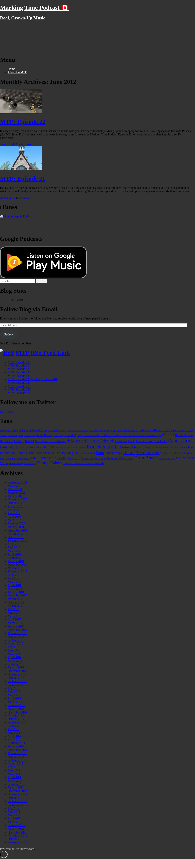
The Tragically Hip (68, 458)
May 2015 (14, 694)
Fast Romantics (112, 435)
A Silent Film (38, 430)
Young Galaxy (49, 462)
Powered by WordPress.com (17, 848)
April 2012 (14, 818)
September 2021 (17, 482)
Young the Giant (70, 464)
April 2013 (14, 777)
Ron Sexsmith (102, 447)
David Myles (73, 435)
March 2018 (15, 588)
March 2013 (15, 780)
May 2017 (14, 616)
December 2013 (17, 749)
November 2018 (17, 568)
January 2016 (16, 667)
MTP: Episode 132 (19, 372)
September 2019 (17, 540)
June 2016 (14, 650)
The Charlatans (148, 453)
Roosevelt (126, 447)
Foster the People (153, 436)
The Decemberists (169, 453)
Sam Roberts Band (22, 453)
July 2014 (13, 729)
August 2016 (15, 643)
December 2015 (17, 670)
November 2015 (17, 674)
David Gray (59, 435)
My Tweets (7, 411)
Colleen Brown (160, 430)
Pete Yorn (36, 447)
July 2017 (13, 609)
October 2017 (16, 602)
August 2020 (15, 506)
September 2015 (17, 681)
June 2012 (14, 811)
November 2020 (17, 499)
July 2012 (13, 808)
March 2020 (15, 520)
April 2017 (14, 619)
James (29, 441)
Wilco (4, 463)
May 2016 (14, 653)
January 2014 (16, 746)
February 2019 (16, 557)
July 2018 (13, 578)
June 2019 (14, 547)
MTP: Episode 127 (19, 389)
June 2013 (14, 770)
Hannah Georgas (184, 435)
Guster (168, 434)
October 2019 (16, 537)
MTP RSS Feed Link (43, 352)
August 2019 (15, 544)
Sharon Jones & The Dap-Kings (54, 453)
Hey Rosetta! (6, 441)
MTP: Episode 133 (19, 369)
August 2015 (15, 684)
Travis (129, 458)
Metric (131, 441)
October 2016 (16, 636)
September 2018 (17, 571)
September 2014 (17, 722)
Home (11, 68)
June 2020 (14, 513)
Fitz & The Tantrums (134, 435)
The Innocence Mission (18, 458)
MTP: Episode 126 (19, 393)
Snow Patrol (89, 453)
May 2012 (14, 815)
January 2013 (16, 787)
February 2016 (16, 664)
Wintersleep (16, 463)
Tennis (129, 452)
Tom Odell (100, 458)
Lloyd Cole (121, 441)
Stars (100, 452)
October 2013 (16, 756)
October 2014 (16, 719)
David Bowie (44, 435)
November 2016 (17, 633)
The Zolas (87, 458)
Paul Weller (9, 447)
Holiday (19, 441)
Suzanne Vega (113, 453)
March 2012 (15, 821)
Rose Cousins (144, 447)
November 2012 (17, 794)
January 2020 (16, 526)
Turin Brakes (146, 457)
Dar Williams (29, 436)
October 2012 (16, 797)
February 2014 (16, 743)
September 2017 (17, 605)
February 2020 (16, 523)
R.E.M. (49, 447)
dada (20, 435)
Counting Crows (182, 430)
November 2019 (17, 533)
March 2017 (15, 622)
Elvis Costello (91, 435)
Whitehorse (185, 458)
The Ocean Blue (43, 458)
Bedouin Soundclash (77, 430)
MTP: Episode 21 (22, 178)
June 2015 (14, 691)
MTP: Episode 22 (22, 121)
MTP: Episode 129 (19, 382)
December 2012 (17, 791)
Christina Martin (129, 431)
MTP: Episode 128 (19, 386)
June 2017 (14, 612)
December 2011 (17, 832)
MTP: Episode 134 (19, 365)
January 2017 (16, 626)
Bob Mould (94, 431)
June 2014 (14, 732)
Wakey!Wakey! (167, 458)
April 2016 (14, 657)
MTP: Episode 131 (19, 375)
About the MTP (17, 72)
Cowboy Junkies (8, 435)
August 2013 (15, 763)
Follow (8, 334)
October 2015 (16, 677)
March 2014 (15, 739)
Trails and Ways (116, 458)
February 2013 (16, 784)
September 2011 (17, 842)
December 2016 (17, 629)
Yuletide (99, 463)
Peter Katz (23, 448)
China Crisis (116, 431)
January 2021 (16, 496)
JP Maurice (75, 441)
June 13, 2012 (8, 144)
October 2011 (16, 839)
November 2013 (17, 753)
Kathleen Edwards (99, 441)
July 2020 (13, 509)
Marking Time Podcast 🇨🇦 (34, 7)
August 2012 (15, 804)
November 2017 (17, 598)
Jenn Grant (42, 441)
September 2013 (17, 760)
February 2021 (16, 492)
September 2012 (17, 801)
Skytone (79, 453)
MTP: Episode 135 (19, 362)
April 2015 (14, 698)
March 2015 (15, 701)
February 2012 (16, 825)
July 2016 (13, 646)
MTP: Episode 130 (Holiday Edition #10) (33, 379)
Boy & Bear (105, 431)
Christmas (143, 430)
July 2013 (13, 767)
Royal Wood (162, 447)
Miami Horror (144, 441)
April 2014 (14, 736)
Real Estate (60, 448)
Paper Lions (180, 440)
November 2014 (17, 715)
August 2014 (15, 725)
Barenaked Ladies (57, 430)
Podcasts (26, 144)
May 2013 (14, 773)
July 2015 (13, 688)
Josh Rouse (58, 441)
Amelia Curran (9, 430)
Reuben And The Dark (76, 448)
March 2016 (15, 660)
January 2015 (16, 708)
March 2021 (15, 489)
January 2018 (16, 592)
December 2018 (17, 564)
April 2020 (14, 516)
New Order (160, 441)
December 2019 (17, 530)
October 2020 (16, 502)
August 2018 (15, 574)
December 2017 (17, 595)
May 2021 (14, 485)
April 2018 (14, 585)
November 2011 (17, 835)
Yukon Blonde (86, 463)
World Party (30, 463)
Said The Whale (178, 447)
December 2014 (17, 712)
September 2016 (17, 640)
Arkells (24, 430)
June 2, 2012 (7, 197)
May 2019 (14, 550)
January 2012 (16, 828)
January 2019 (16, 561)
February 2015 (16, 705)
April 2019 (14, 554)
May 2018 (14, 581)
